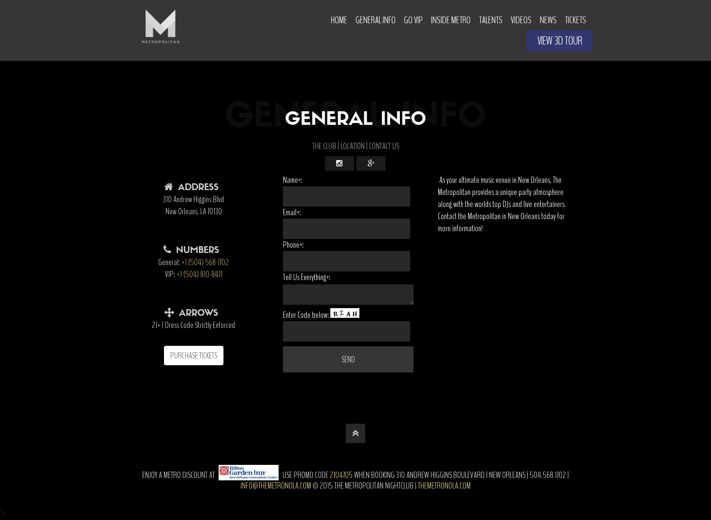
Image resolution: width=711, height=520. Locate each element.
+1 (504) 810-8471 (199, 274)
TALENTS (491, 20)
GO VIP (413, 20)
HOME (339, 20)
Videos (521, 20)
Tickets (575, 20)
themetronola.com (444, 485)
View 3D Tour (559, 40)
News (548, 20)
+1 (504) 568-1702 (205, 262)
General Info (376, 20)
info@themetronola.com (275, 485)
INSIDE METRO (451, 20)
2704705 (341, 475)
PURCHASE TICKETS (193, 355)
